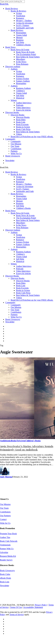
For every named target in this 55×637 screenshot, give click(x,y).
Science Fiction (22, 242)
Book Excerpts (22, 288)
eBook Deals (5, 578)
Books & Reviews (18, 174)
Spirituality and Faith (25, 191)
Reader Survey (6, 560)
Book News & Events (20, 213)
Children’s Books (23, 208)
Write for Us (5, 523)
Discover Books (12, 276)
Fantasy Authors (23, 244)
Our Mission (16, 307)
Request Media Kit (8, 556)
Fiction (19, 177)
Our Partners (5, 515)
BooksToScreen (18, 441)
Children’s (20, 254)
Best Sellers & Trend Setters (28, 220)
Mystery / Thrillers (24, 184)
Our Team (15, 310)
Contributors (16, 312)
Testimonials (5, 545)
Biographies (21, 196)
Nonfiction (20, 179)
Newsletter (9, 322)
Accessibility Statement (33, 607)
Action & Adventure (24, 186)
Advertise (4, 552)
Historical (20, 261)
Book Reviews (11, 172)
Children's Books (33, 441)
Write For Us (16, 317)
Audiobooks (5, 441)
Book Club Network (8, 541)
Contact (3, 519)
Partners (14, 314)
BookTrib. (4, 4)
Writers (14, 264)
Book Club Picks (23, 293)
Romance (20, 182)
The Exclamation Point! (26, 218)
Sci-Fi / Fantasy (22, 189)
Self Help (20, 206)
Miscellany (20, 223)
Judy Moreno (6, 477)
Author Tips (5, 537)
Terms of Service (16, 614)
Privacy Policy (41, 605)
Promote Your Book (8, 533)
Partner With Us (6, 548)
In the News (21, 225)
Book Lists (20, 285)
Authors (14, 232)
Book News (10, 211)
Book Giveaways (12, 319)
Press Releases (22, 227)
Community (10, 302)
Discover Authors (12, 230)
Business (19, 203)
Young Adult (21, 198)
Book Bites (20, 283)
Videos (19, 297)
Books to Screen (23, 290)
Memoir (19, 201)
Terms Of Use (16, 607)
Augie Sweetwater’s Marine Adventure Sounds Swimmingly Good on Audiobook (26, 448)
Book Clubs (5, 574)
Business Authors (23, 252)
